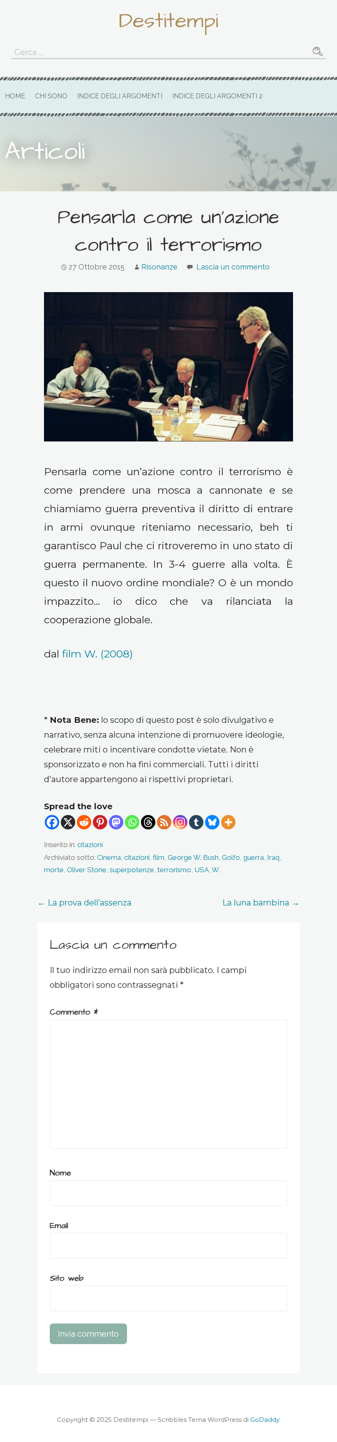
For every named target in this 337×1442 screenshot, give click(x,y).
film (158, 857)
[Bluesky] (212, 822)
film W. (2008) (97, 654)
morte (54, 870)
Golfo (231, 857)
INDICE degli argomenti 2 (217, 96)
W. (216, 870)
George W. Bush (193, 857)
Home (15, 96)
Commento (74, 1012)
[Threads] (148, 822)
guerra (253, 857)
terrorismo (174, 870)
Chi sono (51, 96)
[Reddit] (84, 822)
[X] (68, 822)
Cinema (109, 857)
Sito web (66, 1278)
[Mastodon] (116, 822)
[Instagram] (180, 822)
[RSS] (164, 822)
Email (59, 1225)
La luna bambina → (261, 903)
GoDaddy (264, 1419)
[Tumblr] (196, 822)
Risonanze (159, 266)
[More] (228, 822)
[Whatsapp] (132, 822)
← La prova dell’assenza (84, 903)
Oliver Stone (86, 870)
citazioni (90, 845)
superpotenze (132, 870)
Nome (60, 1173)
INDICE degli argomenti (119, 96)
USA (201, 870)
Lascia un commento (233, 266)
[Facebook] (52, 822)
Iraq (273, 857)
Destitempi (168, 21)
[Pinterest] (100, 822)
